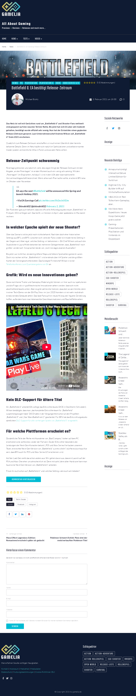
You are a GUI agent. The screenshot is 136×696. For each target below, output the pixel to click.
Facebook (21, 504)
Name (8, 588)
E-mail (8, 599)
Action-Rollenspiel (116, 273)
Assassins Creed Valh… (123, 380)
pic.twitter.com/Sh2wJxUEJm (54, 200)
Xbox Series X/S (71, 83)
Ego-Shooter (112, 278)
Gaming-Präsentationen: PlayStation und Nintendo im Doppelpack (116, 231)
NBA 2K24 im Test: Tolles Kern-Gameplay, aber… (119, 200)
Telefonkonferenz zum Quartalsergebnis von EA (27, 264)
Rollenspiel (112, 300)
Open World (112, 289)
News (11, 47)
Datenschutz (6, 672)
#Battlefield (39, 190)
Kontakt (4, 669)
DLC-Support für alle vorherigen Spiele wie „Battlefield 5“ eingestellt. (47, 420)
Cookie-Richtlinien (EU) (45, 672)
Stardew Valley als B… (122, 436)
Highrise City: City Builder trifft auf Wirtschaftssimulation (119, 189)
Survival (122, 305)
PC (21, 83)
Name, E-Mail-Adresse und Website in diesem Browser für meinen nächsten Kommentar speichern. (43, 621)
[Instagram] (119, 128)
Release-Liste (113, 294)
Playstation (31, 83)
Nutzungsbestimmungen (23, 672)
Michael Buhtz (32, 99)
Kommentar (10, 562)
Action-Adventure (115, 267)
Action (109, 262)
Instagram (32, 504)
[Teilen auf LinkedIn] (22, 514)
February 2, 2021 (55, 206)
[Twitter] (113, 128)
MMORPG (110, 284)
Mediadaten (36, 669)
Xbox (58, 83)
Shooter (110, 305)
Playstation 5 (46, 83)
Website (9, 610)
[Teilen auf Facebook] (9, 514)
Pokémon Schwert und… (123, 331)
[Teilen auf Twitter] (16, 514)
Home (4, 47)
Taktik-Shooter (21, 499)
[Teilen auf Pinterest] (29, 514)
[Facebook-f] (107, 128)
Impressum (14, 669)
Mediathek (24, 669)
